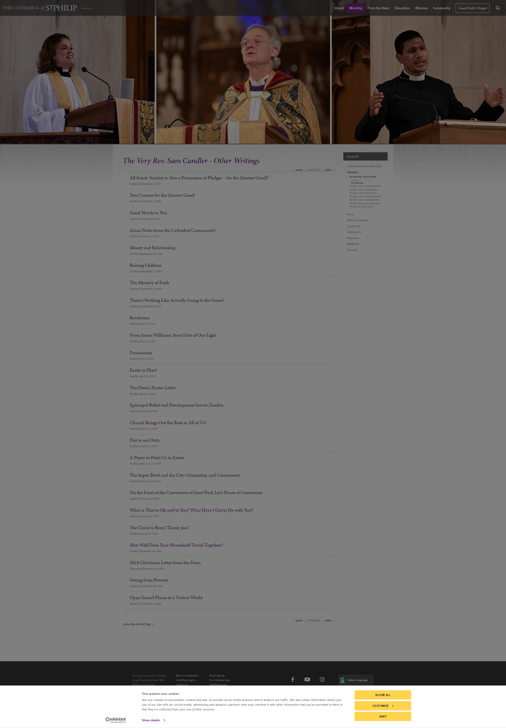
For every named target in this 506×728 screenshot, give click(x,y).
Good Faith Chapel (473, 8)
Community (441, 7)
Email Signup (216, 675)
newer (299, 170)
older (328, 170)
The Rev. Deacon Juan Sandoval (365, 203)
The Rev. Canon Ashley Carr (363, 192)
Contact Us (181, 684)
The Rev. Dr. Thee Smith (361, 206)
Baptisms (353, 238)
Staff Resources (218, 684)
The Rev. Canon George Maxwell (365, 196)
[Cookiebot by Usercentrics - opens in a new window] (115, 720)
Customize (381, 705)
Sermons (352, 172)
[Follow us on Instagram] (322, 679)
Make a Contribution (187, 675)
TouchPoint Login (185, 680)
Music (351, 214)
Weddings (353, 244)
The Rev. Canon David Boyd (363, 189)
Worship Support (357, 220)
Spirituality (354, 232)
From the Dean (378, 7)
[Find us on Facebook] (293, 679)
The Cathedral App (219, 680)
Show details (151, 720)
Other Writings (357, 182)
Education (402, 7)
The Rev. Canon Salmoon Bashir (365, 186)
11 (318, 170)
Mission (421, 7)
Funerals (352, 250)
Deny (383, 716)
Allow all (382, 695)
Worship (355, 7)
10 (314, 170)
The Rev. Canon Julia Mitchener (364, 199)
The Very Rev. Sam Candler (362, 176)
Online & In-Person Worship (364, 166)
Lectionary (353, 226)
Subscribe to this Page (137, 624)
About (339, 7)
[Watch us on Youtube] (307, 679)
